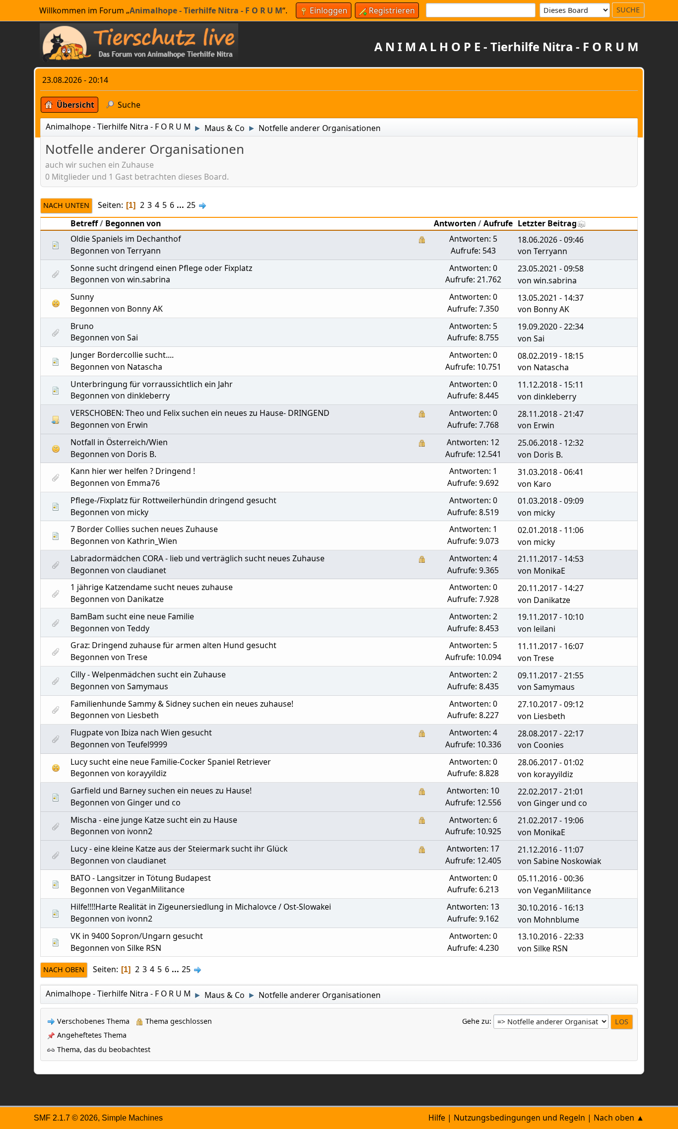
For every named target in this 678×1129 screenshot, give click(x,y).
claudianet (146, 570)
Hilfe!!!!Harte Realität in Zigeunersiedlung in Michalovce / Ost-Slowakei (200, 906)
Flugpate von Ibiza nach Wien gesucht (141, 732)
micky (137, 512)
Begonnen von (133, 223)
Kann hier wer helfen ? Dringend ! (132, 470)
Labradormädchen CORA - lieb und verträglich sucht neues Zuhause (197, 558)
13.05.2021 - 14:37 (551, 297)
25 (191, 204)
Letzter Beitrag (547, 223)
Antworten (455, 223)
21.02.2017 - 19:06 (551, 820)
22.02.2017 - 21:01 (551, 791)
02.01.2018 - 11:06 (551, 530)
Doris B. (141, 454)
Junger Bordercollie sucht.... (122, 354)
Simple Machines (132, 1118)
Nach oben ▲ (619, 1117)
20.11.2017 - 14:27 (551, 588)
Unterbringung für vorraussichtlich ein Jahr (151, 384)
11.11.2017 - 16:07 (551, 646)
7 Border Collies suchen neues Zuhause (144, 529)
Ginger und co (154, 802)
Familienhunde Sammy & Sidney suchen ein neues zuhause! (181, 703)
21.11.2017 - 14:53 (551, 558)
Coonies (549, 744)
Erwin (137, 424)
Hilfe (436, 1117)
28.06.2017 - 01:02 (551, 762)
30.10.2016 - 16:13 (551, 907)
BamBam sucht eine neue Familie (132, 616)
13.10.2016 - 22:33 (551, 936)
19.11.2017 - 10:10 (551, 616)
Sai (132, 337)
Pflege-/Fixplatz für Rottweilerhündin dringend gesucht (173, 500)
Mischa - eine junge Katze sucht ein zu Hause (153, 819)
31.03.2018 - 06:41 (551, 471)
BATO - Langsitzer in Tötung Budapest (140, 877)
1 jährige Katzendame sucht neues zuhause (151, 587)
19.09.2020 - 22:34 (551, 326)
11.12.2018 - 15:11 (551, 384)
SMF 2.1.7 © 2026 (66, 1118)
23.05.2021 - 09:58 (551, 268)
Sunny (82, 296)
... (181, 204)
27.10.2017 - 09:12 (551, 704)
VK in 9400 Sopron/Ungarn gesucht (136, 935)
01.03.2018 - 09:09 (551, 500)
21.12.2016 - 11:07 (551, 849)
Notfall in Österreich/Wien (119, 442)
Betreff (84, 223)
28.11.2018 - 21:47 (551, 413)
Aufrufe (498, 223)
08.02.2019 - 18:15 (551, 355)
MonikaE (549, 570)
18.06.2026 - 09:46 (551, 239)
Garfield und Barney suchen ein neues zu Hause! (161, 790)
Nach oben (63, 969)
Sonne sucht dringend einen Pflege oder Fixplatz (161, 268)
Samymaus (147, 686)
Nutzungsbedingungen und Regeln (519, 1117)
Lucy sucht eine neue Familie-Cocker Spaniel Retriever (170, 761)
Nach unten (66, 205)
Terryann (144, 250)
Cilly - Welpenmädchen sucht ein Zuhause (148, 674)
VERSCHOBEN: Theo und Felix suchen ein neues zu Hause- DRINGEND (200, 412)
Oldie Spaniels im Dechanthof (125, 238)
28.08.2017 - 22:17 (551, 733)
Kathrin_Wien (152, 540)
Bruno (82, 326)
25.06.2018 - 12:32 (551, 442)
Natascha (144, 366)
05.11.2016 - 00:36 (551, 878)
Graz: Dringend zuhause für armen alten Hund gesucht (173, 645)
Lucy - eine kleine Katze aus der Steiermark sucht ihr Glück (178, 848)
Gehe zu (475, 1021)
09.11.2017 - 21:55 (551, 675)
